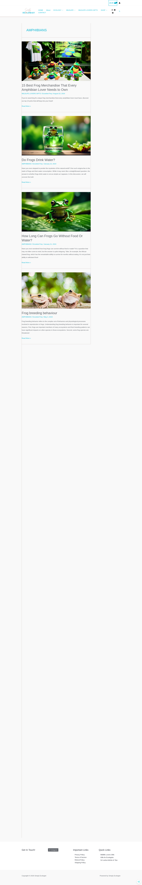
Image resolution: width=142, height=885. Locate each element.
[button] (119, 11)
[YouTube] (114, 10)
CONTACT (42, 12)
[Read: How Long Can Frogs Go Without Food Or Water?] (56, 212)
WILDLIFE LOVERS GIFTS (88, 10)
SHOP (103, 10)
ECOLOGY (57, 10)
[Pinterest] (112, 13)
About (48, 10)
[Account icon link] (119, 3)
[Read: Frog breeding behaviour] (56, 290)
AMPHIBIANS (26, 164)
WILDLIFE (70, 10)
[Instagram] (112, 10)
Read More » (26, 106)
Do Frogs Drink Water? (38, 160)
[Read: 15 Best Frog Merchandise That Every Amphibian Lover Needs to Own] (56, 61)
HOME (40, 10)
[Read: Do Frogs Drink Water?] (56, 135)
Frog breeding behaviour (39, 313)
